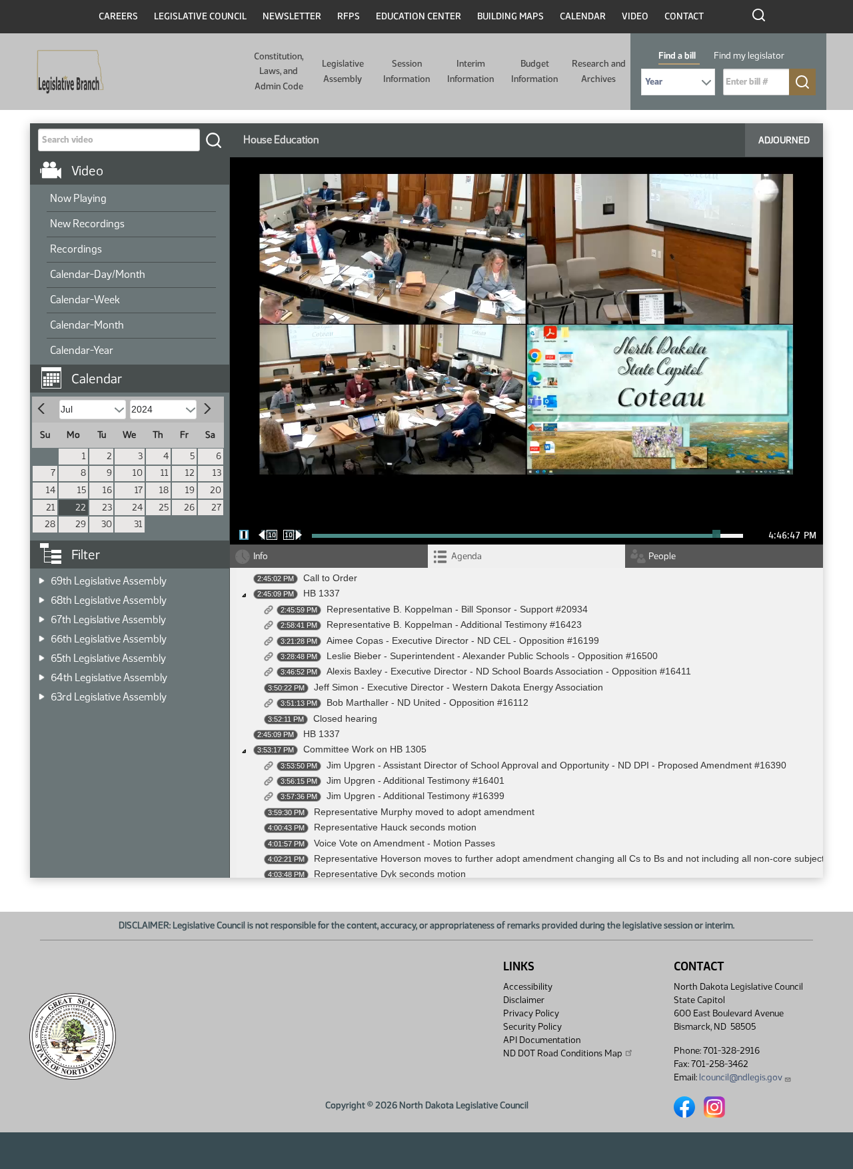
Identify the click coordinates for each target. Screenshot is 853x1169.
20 (215, 490)
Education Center (418, 16)
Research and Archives (599, 71)
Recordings (76, 249)
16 (107, 490)
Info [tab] (260, 556)
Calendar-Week (85, 299)
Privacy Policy (531, 1013)
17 (139, 490)
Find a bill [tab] (677, 55)
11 (165, 473)
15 (81, 490)
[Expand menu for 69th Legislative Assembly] (42, 577)
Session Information (406, 71)
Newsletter (292, 16)
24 (137, 507)
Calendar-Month (87, 325)
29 (80, 524)
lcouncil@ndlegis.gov (740, 1077)
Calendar (583, 16)
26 (189, 507)
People (662, 556)
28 (50, 524)
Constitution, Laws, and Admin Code (278, 71)
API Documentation (541, 1040)
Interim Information (470, 71)
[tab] (527, 556)
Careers (118, 16)
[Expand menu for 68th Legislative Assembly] (42, 596)
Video (635, 16)
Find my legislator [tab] (749, 55)
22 (80, 507)
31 (138, 524)
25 (164, 507)
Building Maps (510, 16)
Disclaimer (523, 1000)
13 (217, 473)
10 (138, 473)
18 (164, 490)
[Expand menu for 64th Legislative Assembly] (42, 673)
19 (190, 490)
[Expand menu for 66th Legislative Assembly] (42, 635)
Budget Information (534, 71)
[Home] (66, 72)
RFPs (348, 16)
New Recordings (87, 223)
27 (216, 507)
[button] (134, 372)
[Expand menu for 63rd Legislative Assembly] (42, 693)
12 (190, 473)
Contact (684, 16)
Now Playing (78, 198)
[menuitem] (131, 199)
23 (107, 507)
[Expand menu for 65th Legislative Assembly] (42, 654)
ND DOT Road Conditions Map (562, 1053)
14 (50, 490)
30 (106, 524)
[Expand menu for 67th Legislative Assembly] (42, 615)
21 (50, 507)
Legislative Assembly (343, 71)
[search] (213, 140)
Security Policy (532, 1026)
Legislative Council (200, 16)
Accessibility (527, 986)
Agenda (466, 556)
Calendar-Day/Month (97, 274)
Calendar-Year (81, 350)
